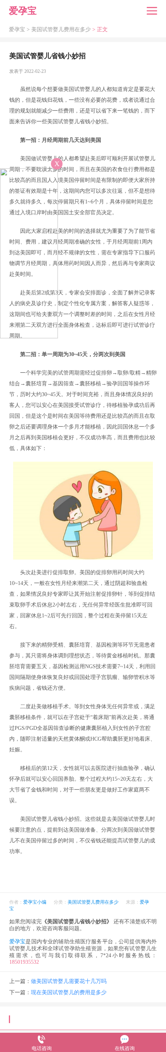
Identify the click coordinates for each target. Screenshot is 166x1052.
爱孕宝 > (20, 29)
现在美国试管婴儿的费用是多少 (69, 992)
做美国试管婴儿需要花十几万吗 (69, 981)
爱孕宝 (17, 941)
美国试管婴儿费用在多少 (61, 29)
